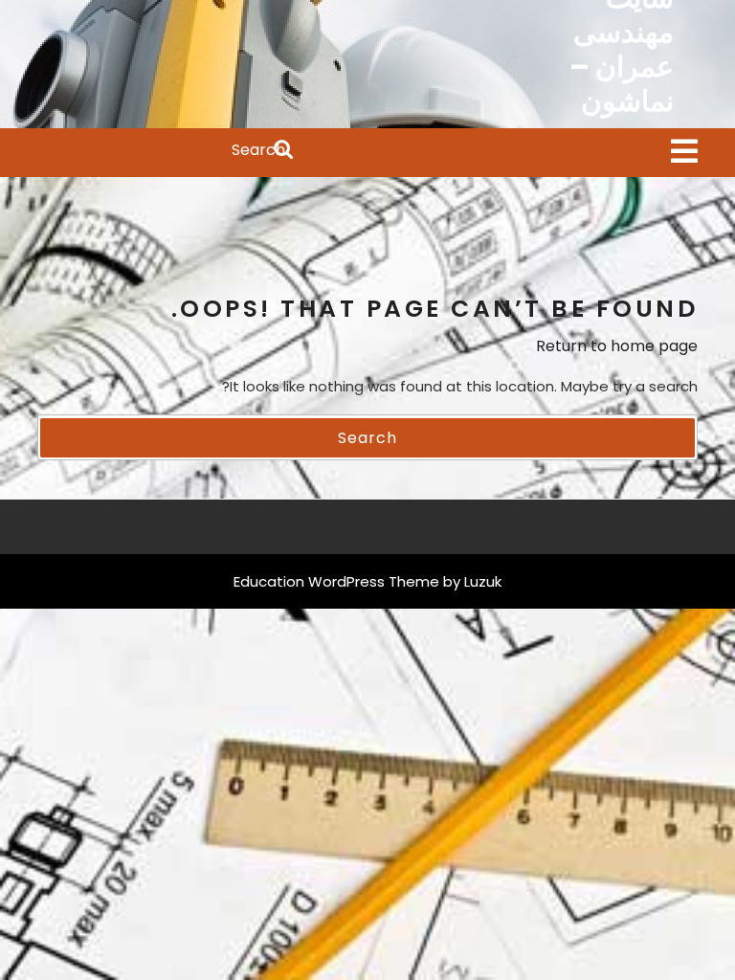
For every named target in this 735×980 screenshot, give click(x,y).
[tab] (684, 152)
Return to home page (617, 346)
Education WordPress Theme (336, 581)
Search (166, 151)
